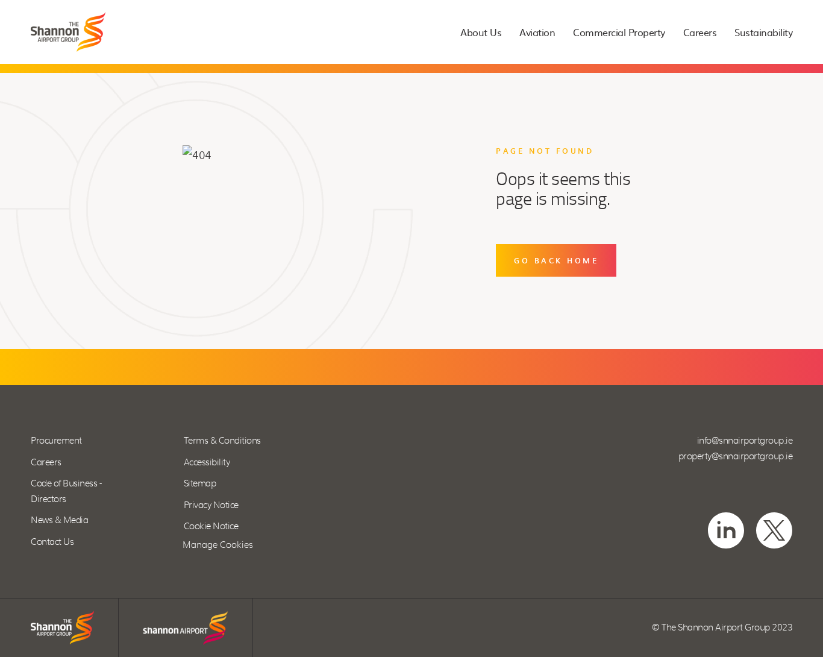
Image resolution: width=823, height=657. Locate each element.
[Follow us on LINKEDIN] (726, 530)
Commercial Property (619, 32)
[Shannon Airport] (185, 628)
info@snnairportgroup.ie (745, 440)
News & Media (59, 520)
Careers (700, 32)
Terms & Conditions (222, 440)
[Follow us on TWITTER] (774, 530)
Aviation (537, 32)
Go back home (556, 260)
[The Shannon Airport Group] (68, 32)
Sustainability (763, 32)
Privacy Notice (211, 505)
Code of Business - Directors (66, 491)
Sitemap (200, 483)
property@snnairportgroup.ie (735, 456)
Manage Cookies (218, 545)
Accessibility (207, 462)
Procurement (56, 440)
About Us (480, 32)
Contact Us (52, 542)
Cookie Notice (211, 526)
